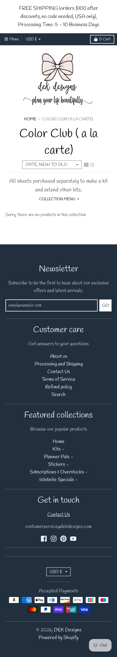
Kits (57, 449)
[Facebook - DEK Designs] (44, 538)
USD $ (31, 39)
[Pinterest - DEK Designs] (63, 538)
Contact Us (58, 372)
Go (105, 305)
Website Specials (56, 480)
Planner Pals (56, 457)
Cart (104, 39)
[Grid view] (86, 165)
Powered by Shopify (58, 638)
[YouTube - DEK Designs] (73, 538)
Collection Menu (57, 199)
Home (30, 119)
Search (58, 395)
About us (58, 356)
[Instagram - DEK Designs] (53, 538)
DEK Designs (67, 630)
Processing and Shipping (59, 364)
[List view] (92, 165)
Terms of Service (58, 379)
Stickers (56, 464)
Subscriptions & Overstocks (57, 472)
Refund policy (58, 387)
